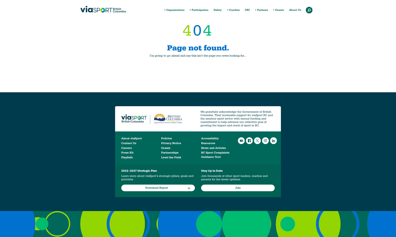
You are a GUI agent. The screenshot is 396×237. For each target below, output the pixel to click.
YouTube (241, 140)
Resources (208, 143)
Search (309, 10)
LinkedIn (273, 140)
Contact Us (128, 143)
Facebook (249, 140)
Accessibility (210, 138)
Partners (262, 10)
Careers (126, 148)
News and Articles (213, 148)
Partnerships (170, 152)
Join (238, 188)
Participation (200, 10)
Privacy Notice (171, 143)
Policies (166, 138)
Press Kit (127, 152)
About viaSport (131, 138)
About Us (295, 10)
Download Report (156, 188)
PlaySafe (127, 157)
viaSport (103, 9)
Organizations (175, 10)
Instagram (265, 140)
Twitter (257, 140)
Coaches (234, 10)
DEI (247, 10)
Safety (218, 10)
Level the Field (171, 157)
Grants (279, 10)
